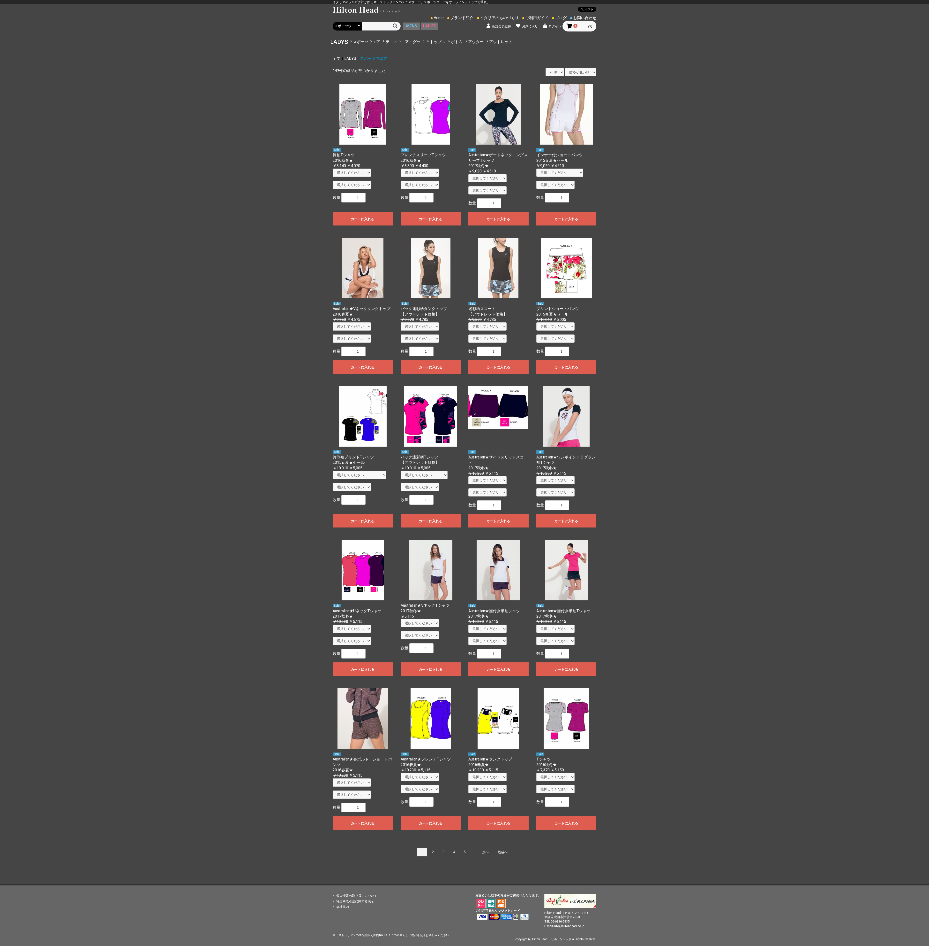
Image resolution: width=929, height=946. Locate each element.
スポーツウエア (366, 41)
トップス (437, 41)
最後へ (503, 852)
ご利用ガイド (536, 18)
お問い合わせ (584, 18)
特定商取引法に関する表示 (355, 901)
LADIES (429, 26)
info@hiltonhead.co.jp (569, 926)
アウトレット (500, 41)
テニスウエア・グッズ (405, 41)
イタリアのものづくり (499, 18)
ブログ (561, 18)
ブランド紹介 (461, 18)
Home (439, 18)
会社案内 (342, 907)
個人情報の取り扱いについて (356, 896)
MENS (411, 26)
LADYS (350, 58)
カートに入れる (363, 219)
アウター (476, 41)
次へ (485, 852)
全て (336, 58)
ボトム (457, 41)
